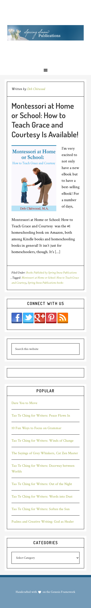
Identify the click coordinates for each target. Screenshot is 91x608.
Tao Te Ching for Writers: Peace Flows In (40, 415)
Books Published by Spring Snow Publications (51, 273)
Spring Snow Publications (45, 32)
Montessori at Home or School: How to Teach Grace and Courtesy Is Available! (44, 120)
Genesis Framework (62, 592)
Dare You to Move (24, 403)
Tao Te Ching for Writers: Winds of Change (42, 440)
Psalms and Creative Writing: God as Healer (42, 521)
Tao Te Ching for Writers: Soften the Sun (40, 509)
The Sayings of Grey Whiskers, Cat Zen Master (44, 453)
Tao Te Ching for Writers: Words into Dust (41, 496)
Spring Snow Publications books (45, 283)
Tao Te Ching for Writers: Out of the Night (41, 484)
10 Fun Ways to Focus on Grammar (36, 428)
